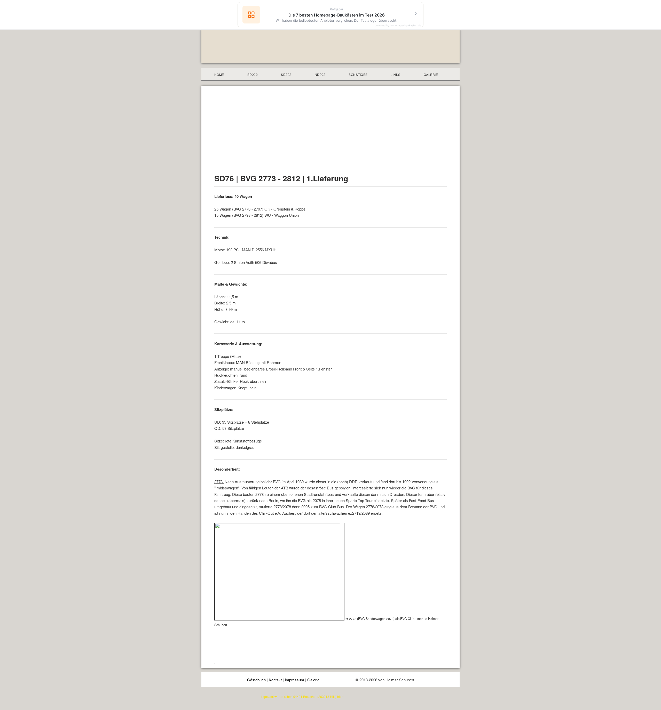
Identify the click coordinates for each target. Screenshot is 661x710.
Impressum (294, 679)
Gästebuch (256, 679)
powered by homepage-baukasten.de (398, 25)
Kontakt (275, 679)
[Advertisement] (330, 134)
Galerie (313, 679)
